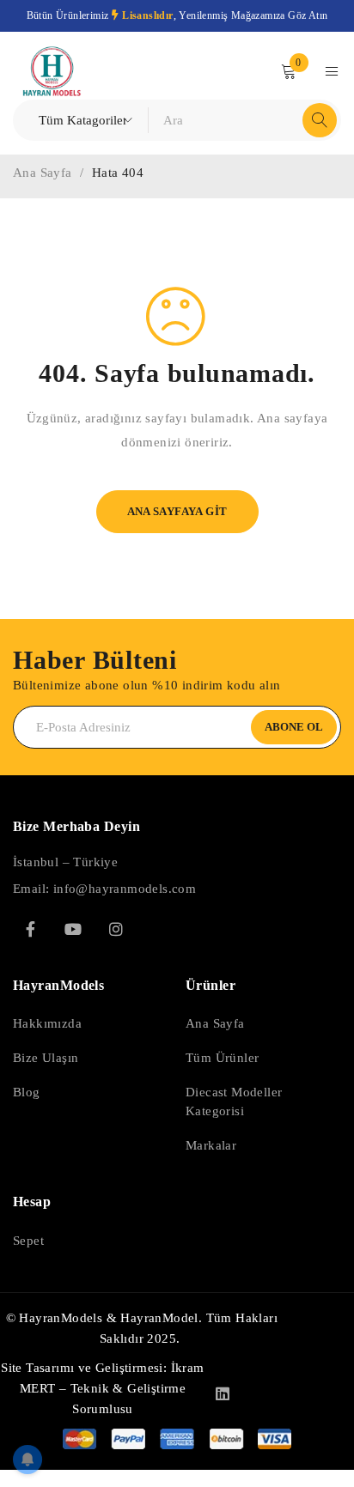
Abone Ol (294, 726)
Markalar (211, 1145)
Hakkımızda (47, 1023)
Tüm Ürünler (222, 1058)
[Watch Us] (73, 929)
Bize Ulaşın (45, 1058)
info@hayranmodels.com (124, 888)
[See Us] (116, 929)
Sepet (28, 1240)
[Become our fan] (30, 929)
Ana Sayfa (42, 172)
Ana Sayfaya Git (177, 511)
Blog (26, 1092)
